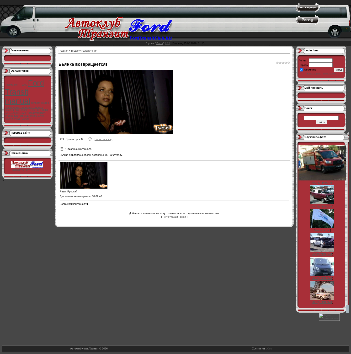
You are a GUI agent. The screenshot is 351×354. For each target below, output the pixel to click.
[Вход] (308, 23)
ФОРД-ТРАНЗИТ (322, 182)
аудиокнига (30, 115)
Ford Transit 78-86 (24, 110)
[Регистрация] (308, 11)
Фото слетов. (322, 230)
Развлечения (89, 50)
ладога (9, 118)
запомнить (309, 69)
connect (35, 102)
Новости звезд (103, 139)
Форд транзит (22, 118)
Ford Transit (24, 87)
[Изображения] (83, 175)
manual (17, 101)
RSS (167, 43)
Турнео (9, 115)
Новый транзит (36, 112)
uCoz (269, 348)
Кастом (18, 115)
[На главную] (118, 39)
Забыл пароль (314, 73)
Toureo (45, 102)
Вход (183, 216)
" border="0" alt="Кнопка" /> (28, 168)
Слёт (41, 115)
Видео (75, 50)
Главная (63, 50)
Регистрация (170, 216)
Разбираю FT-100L (16, 84)
